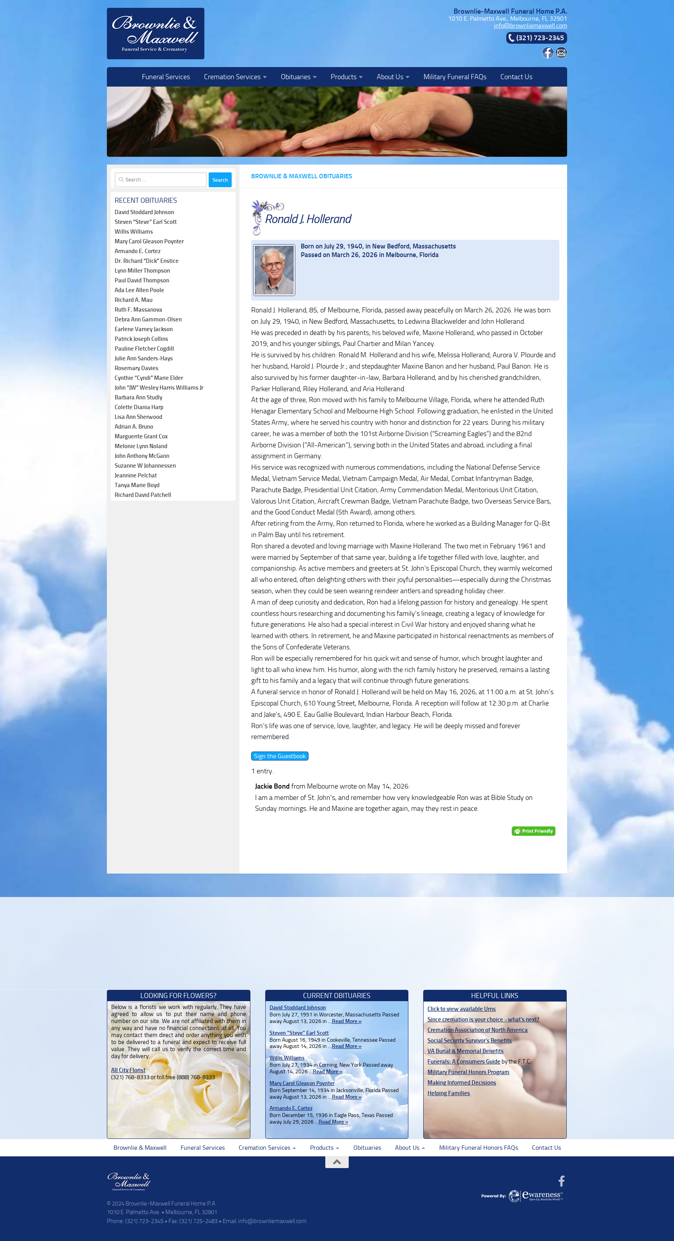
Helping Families (448, 1093)
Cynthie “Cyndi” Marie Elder (149, 377)
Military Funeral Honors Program (468, 1072)
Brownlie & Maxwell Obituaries (301, 176)
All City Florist (128, 1070)
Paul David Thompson (142, 280)
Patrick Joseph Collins (141, 338)
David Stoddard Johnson (144, 212)
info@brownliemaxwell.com (530, 25)
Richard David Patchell (143, 494)
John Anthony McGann (142, 455)
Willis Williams (134, 231)
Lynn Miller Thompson (142, 270)
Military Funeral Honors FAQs (478, 1147)
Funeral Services (166, 77)
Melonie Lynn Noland (141, 446)
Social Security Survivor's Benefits (469, 1040)
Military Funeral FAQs (455, 77)
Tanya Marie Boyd (137, 485)
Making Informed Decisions (461, 1082)
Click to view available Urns (461, 1008)
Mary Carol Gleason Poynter (149, 241)
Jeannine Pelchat (136, 475)
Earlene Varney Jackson (144, 329)
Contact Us (516, 77)
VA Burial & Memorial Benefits (465, 1051)
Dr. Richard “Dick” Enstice (147, 260)
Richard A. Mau (134, 299)
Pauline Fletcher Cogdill (144, 348)
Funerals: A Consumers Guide (463, 1061)
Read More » (347, 1021)
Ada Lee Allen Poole (139, 290)
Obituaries (295, 77)
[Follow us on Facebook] (561, 1181)
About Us (390, 77)
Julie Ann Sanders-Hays (144, 358)
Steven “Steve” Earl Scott (146, 221)
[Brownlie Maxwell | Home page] (155, 33)
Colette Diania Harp (139, 407)
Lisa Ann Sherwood (138, 416)
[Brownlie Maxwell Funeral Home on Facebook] (548, 56)
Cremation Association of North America (477, 1030)
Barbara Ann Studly (138, 397)
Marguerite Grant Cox (141, 436)
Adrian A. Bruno (134, 426)
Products (344, 77)
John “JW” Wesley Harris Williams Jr (159, 387)
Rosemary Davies (136, 368)
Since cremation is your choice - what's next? (483, 1019)
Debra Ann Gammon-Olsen (148, 319)
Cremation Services (232, 77)
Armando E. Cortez (138, 251)
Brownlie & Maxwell (140, 1147)
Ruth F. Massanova (138, 309)
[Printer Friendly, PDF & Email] (533, 831)
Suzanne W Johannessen (145, 465)
